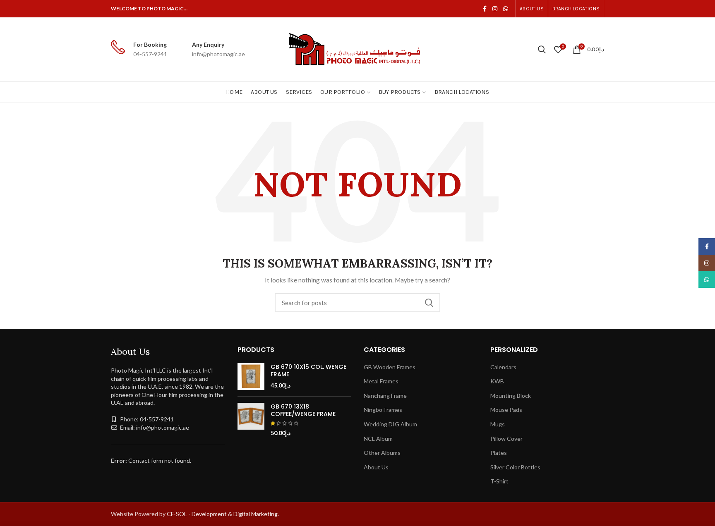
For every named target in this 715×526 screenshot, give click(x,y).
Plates (498, 452)
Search (429, 302)
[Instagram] (494, 8)
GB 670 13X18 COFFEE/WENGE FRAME (303, 410)
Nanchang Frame (385, 395)
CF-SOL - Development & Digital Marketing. (223, 513)
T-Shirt (499, 481)
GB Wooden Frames (389, 367)
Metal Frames (381, 381)
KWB (497, 381)
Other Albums (382, 452)
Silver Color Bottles (515, 467)
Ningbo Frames (383, 409)
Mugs (497, 424)
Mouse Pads (506, 409)
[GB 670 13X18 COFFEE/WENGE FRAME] (251, 420)
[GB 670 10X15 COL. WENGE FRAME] (251, 376)
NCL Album (378, 438)
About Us (376, 467)
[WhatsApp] (505, 8)
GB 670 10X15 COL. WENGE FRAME (308, 370)
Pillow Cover (506, 438)
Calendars (503, 367)
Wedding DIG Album (390, 424)
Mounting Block (510, 395)
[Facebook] (484, 8)
